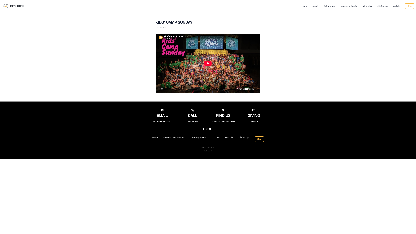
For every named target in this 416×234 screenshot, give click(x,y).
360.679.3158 (193, 121)
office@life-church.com (162, 121)
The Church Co (208, 151)
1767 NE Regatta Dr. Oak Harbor (223, 121)
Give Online (254, 121)
